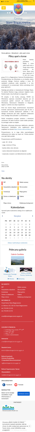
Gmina (18, 18)
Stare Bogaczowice (18, 22)
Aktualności (15, 53)
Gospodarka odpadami (10, 187)
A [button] (5, 1)
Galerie (22, 196)
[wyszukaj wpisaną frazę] (34, 1)
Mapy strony (7, 203)
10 (26, 12)
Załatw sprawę (24, 182)
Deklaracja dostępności (26, 203)
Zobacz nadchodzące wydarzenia (17, 243)
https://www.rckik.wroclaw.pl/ (23, 129)
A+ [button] (8, 1)
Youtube (20, 385)
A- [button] (4, 1)
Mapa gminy (23, 191)
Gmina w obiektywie (10, 196)
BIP (5, 182)
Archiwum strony (23, 394)
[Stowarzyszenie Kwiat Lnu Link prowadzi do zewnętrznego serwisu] (8, 407)
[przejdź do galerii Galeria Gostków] (17, 260)
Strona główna (5, 53)
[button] (2, 1)
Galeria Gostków (17, 254)
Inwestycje (7, 191)
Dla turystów (23, 187)
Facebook (9, 385)
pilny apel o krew (25, 53)
